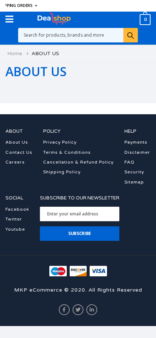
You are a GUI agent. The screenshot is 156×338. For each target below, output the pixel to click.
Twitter (13, 219)
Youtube (15, 229)
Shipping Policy (62, 171)
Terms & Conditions (67, 152)
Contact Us (18, 152)
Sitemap (134, 182)
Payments (135, 142)
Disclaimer (137, 152)
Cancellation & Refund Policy (78, 162)
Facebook (17, 209)
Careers (15, 162)
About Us (16, 142)
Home (14, 53)
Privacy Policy (60, 142)
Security (134, 171)
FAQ (129, 162)
